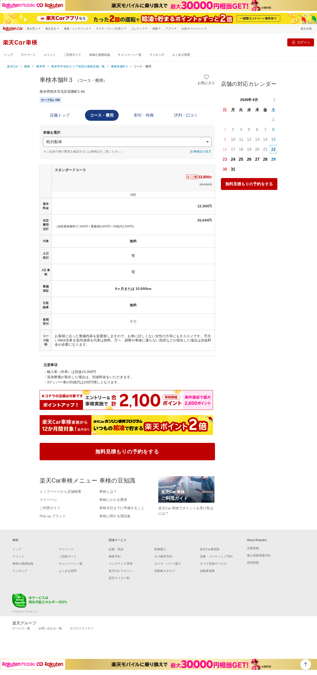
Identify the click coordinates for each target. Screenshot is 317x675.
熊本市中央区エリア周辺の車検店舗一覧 (78, 66)
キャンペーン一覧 (129, 55)
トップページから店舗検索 (60, 491)
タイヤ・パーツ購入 (167, 563)
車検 (27, 66)
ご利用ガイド (72, 55)
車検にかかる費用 (113, 500)
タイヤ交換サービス (213, 563)
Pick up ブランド (53, 516)
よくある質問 (181, 55)
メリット (49, 55)
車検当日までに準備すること (121, 508)
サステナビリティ (82, 628)
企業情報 (253, 548)
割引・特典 (144, 115)
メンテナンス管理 (120, 563)
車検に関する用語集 (115, 516)
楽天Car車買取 (210, 549)
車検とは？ (108, 491)
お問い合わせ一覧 (50, 628)
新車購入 (160, 549)
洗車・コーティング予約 (216, 556)
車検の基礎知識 (99, 55)
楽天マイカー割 (119, 578)
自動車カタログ (164, 571)
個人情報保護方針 (259, 555)
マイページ (28, 55)
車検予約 (115, 556)
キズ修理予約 (163, 556)
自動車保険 (207, 571)
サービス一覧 (21, 628)
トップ (8, 55)
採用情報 (253, 562)
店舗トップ (60, 115)
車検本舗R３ (119, 66)
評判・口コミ (186, 115)
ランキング (156, 55)
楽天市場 (306, 29)
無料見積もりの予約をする (249, 184)
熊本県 (40, 66)
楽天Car (12, 66)
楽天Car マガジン (120, 571)
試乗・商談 (116, 549)
